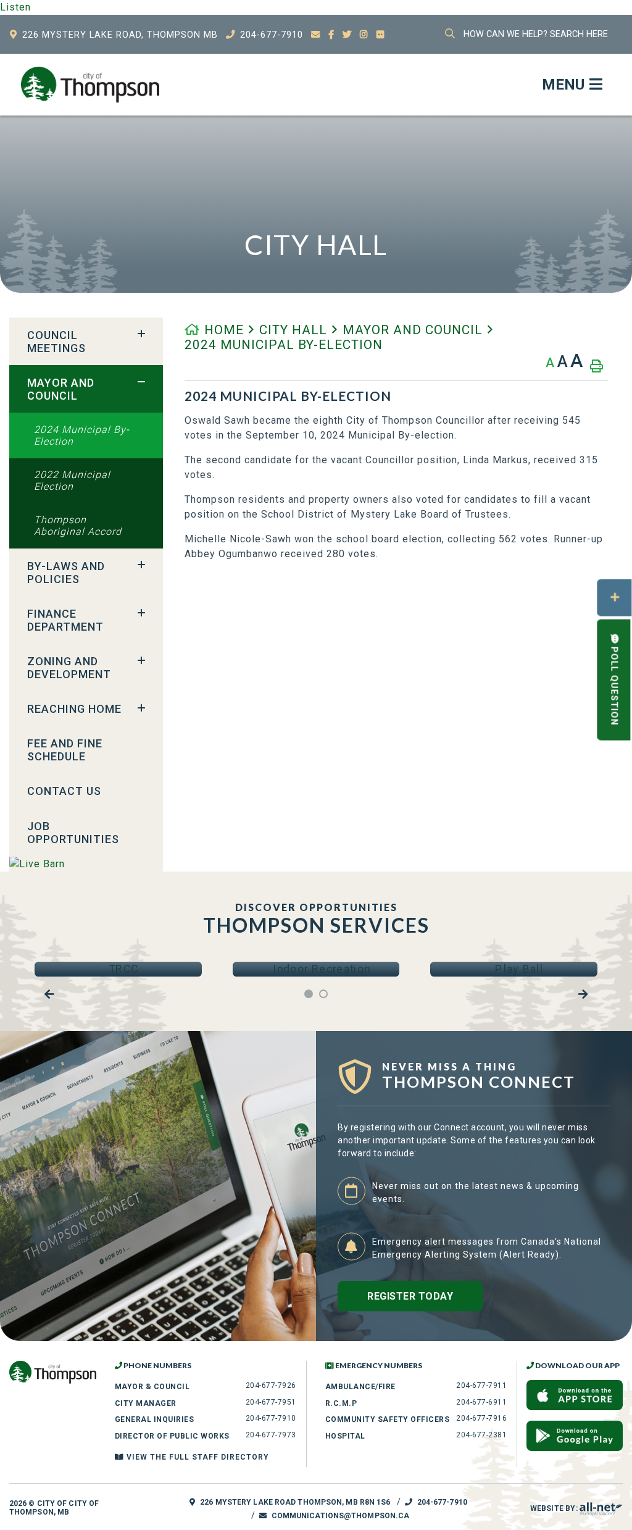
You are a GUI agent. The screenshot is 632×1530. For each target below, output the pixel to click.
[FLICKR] (380, 35)
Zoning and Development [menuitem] (69, 668)
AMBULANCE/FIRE (360, 1386)
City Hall (293, 329)
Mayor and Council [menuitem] (60, 389)
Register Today (410, 1296)
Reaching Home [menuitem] (74, 708)
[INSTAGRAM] (364, 35)
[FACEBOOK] (331, 35)
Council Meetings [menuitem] (56, 342)
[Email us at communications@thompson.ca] (315, 35)
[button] (141, 334)
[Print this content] (596, 366)
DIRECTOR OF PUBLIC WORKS (172, 1436)
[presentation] (49, 994)
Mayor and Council (413, 329)
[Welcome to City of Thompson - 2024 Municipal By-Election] (90, 85)
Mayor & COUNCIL (152, 1386)
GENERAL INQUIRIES (154, 1419)
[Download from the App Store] (574, 1395)
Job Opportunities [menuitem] (73, 833)
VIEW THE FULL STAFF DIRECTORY (196, 1457)
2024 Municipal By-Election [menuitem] (82, 435)
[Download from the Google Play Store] (574, 1436)
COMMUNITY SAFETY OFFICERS (387, 1419)
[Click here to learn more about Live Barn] (86, 864)
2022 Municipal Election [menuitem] (72, 480)
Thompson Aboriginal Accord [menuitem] (78, 525)
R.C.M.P (341, 1403)
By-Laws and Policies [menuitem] (66, 573)
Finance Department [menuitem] (65, 620)
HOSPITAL (345, 1436)
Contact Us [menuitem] (64, 790)
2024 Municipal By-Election (284, 344)
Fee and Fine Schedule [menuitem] (64, 750)
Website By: (555, 1508)
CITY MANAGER (146, 1403)
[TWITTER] (347, 35)
